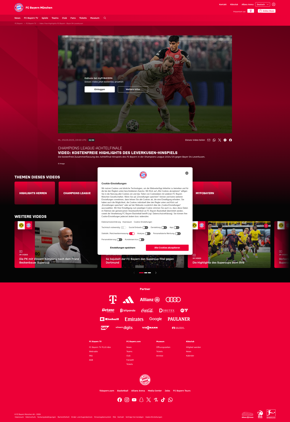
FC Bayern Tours (181, 390)
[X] (148, 399)
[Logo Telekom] (113, 299)
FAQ (91, 356)
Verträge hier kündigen (135, 417)
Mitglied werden (193, 347)
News (17, 18)
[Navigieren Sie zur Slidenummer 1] (141, 272)
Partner (145, 288)
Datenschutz (31, 417)
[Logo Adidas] (128, 299)
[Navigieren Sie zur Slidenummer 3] (149, 272)
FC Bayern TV (31, 18)
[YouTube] (134, 399)
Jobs (167, 390)
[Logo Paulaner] (179, 319)
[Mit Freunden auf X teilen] (219, 140)
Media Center (155, 390)
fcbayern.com (107, 390)
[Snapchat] (141, 399)
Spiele (45, 18)
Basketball (122, 390)
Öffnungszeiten (163, 347)
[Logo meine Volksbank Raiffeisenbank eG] (178, 328)
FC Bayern (19, 23)
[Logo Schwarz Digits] (124, 328)
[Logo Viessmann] (150, 327)
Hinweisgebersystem (102, 417)
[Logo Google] (155, 319)
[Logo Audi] (173, 299)
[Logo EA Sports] (184, 310)
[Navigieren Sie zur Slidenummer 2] (145, 272)
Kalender (190, 356)
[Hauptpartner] (250, 11)
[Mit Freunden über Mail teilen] (208, 140)
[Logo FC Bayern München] (145, 379)
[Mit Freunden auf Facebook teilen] (230, 140)
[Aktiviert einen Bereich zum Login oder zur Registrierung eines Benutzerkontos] (274, 4)
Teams (55, 18)
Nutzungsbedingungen (46, 417)
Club (64, 18)
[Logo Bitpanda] (127, 310)
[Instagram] (126, 399)
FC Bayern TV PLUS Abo (100, 347)
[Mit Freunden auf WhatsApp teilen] (214, 140)
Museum (94, 18)
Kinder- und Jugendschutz (81, 417)
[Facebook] (119, 399)
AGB (91, 360)
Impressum (19, 417)
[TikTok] (163, 399)
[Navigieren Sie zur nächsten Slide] (156, 273)
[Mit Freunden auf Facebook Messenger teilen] (225, 140)
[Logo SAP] (105, 328)
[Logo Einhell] (109, 319)
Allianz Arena (247, 4)
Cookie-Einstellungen (153, 417)
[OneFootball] (155, 399)
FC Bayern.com (133, 341)
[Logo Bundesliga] (271, 413)
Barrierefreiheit (63, 417)
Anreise (159, 356)
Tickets (83, 18)
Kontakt (223, 4)
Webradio (93, 351)
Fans (73, 18)
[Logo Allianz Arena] (247, 415)
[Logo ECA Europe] (260, 414)
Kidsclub (234, 4)
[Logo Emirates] (134, 319)
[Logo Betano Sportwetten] (108, 310)
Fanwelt (130, 360)
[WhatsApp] (170, 399)
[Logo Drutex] (166, 310)
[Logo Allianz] (150, 299)
